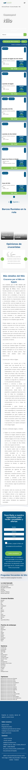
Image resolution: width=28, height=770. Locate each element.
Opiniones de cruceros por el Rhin (8, 679)
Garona (2, 610)
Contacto (16, 759)
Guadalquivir (3, 605)
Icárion (2, 660)
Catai (2, 653)
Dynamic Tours (4, 658)
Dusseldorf (3, 637)
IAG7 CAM (3, 651)
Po (1, 612)
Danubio (2, 600)
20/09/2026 (12, 185)
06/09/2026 (4, 185)
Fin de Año (3, 590)
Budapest (3, 626)
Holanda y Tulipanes (5, 591)
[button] (24, 3)
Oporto (2, 628)
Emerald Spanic (4, 654)
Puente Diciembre (4, 586)
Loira (2, 607)
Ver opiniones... (6, 81)
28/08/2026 (4, 60)
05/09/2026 (12, 136)
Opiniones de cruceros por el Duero (8, 684)
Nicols (2, 670)
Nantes (2, 636)
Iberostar (3, 667)
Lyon (2, 631)
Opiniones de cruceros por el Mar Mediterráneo (11, 697)
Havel (2, 614)
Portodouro (3, 664)
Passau (2, 632)
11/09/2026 (12, 60)
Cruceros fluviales (14, 6)
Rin (1, 603)
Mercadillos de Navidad (6, 587)
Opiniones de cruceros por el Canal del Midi (10, 693)
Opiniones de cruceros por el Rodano (9, 688)
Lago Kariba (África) (5, 619)
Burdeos (2, 635)
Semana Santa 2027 (5, 593)
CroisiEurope (3, 647)
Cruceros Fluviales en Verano (7, 584)
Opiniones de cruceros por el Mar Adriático (10, 696)
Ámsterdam (3, 629)
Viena (2, 640)
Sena (2, 604)
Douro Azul (3, 665)
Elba (2, 608)
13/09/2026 (8, 185)
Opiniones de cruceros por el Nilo (8, 691)
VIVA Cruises (3, 656)
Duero (2, 601)
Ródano (2, 611)
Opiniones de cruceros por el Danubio (9, 678)
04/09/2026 (8, 60)
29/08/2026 (4, 136)
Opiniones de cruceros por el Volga (8, 692)
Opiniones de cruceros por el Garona (9, 686)
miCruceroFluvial (5, 6)
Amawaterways (4, 661)
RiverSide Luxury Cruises (6, 663)
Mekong (2, 616)
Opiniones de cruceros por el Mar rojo (9, 699)
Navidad (2, 589)
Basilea (2, 639)
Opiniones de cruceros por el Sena (8, 681)
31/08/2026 (8, 136)
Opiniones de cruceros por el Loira (8, 685)
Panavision (3, 650)
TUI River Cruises (4, 657)
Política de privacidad (13, 567)
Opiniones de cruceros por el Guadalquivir (10, 682)
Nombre (14, 527)
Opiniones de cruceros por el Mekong (9, 689)
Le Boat (2, 668)
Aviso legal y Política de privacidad (11, 757)
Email (14, 536)
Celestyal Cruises (4, 671)
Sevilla (2, 633)
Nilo (1, 618)
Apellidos (14, 531)
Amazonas (3, 615)
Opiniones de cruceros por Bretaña (8, 695)
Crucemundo (3, 649)
